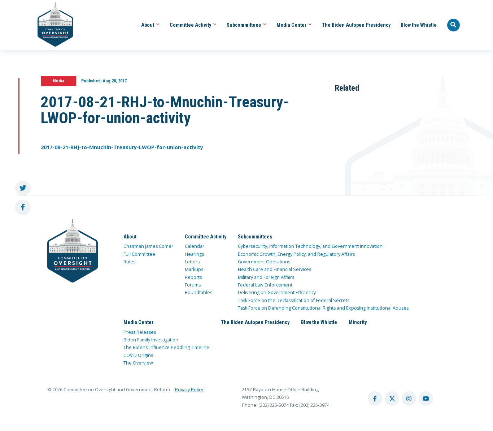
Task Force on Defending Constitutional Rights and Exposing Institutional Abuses (323, 308)
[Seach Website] (453, 25)
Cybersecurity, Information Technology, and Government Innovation (310, 246)
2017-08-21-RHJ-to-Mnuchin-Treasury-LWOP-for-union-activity (122, 147)
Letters (192, 262)
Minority (358, 322)
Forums (193, 285)
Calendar (194, 246)
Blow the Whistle (419, 25)
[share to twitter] (23, 188)
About (148, 25)
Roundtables (198, 292)
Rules (129, 262)
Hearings (194, 254)
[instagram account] (409, 398)
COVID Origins (138, 355)
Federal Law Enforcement (265, 285)
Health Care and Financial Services (274, 269)
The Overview (138, 363)
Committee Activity (191, 25)
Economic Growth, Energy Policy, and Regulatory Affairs (296, 254)
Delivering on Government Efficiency (277, 292)
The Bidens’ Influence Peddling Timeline (166, 347)
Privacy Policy (189, 390)
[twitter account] (392, 398)
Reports (193, 277)
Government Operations (264, 262)
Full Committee (139, 254)
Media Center (291, 25)
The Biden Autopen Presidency (356, 25)
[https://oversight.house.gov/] (51, 25)
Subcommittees (244, 25)
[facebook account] (375, 398)
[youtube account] (426, 398)
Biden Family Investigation (150, 340)
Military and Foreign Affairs (266, 277)
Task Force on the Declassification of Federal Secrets (293, 300)
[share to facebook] (23, 207)
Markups (194, 269)
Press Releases (139, 332)
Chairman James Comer (148, 246)
